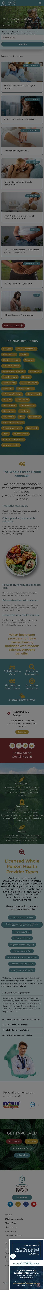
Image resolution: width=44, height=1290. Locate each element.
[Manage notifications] (38, 1285)
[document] (22, 645)
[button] (40, 1243)
